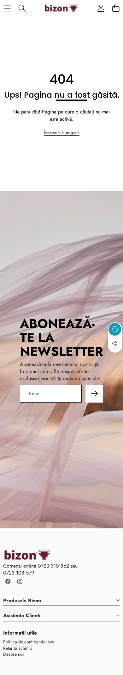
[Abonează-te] (94, 394)
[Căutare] (22, 8)
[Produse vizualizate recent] (114, 329)
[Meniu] (7, 8)
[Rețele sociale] (114, 343)
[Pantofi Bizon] (61, 8)
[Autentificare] (101, 8)
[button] (115, 8)
